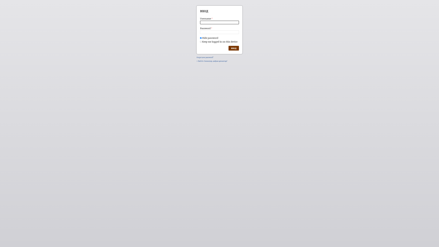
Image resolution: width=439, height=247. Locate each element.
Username (205, 18)
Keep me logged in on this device (219, 41)
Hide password (210, 38)
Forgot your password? (205, 57)
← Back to (212, 61)
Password (205, 28)
